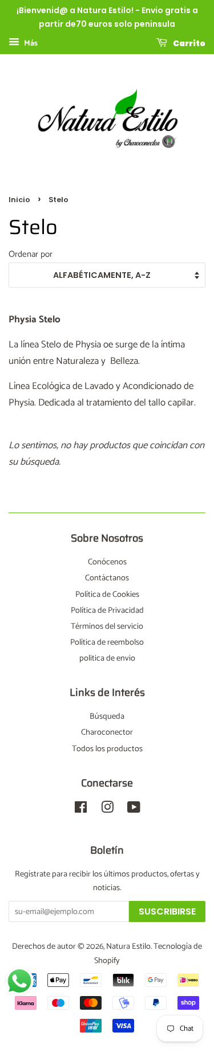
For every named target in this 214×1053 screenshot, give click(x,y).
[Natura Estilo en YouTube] (133, 810)
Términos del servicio (107, 626)
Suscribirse (167, 911)
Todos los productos (107, 749)
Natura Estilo (128, 946)
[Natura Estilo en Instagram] (107, 810)
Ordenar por (31, 254)
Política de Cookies (107, 594)
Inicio (19, 199)
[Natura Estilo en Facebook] (80, 810)
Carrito (188, 42)
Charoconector (107, 732)
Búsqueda (107, 716)
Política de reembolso (107, 642)
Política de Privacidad (107, 610)
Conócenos (107, 562)
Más (30, 43)
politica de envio (107, 658)
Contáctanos (107, 578)
